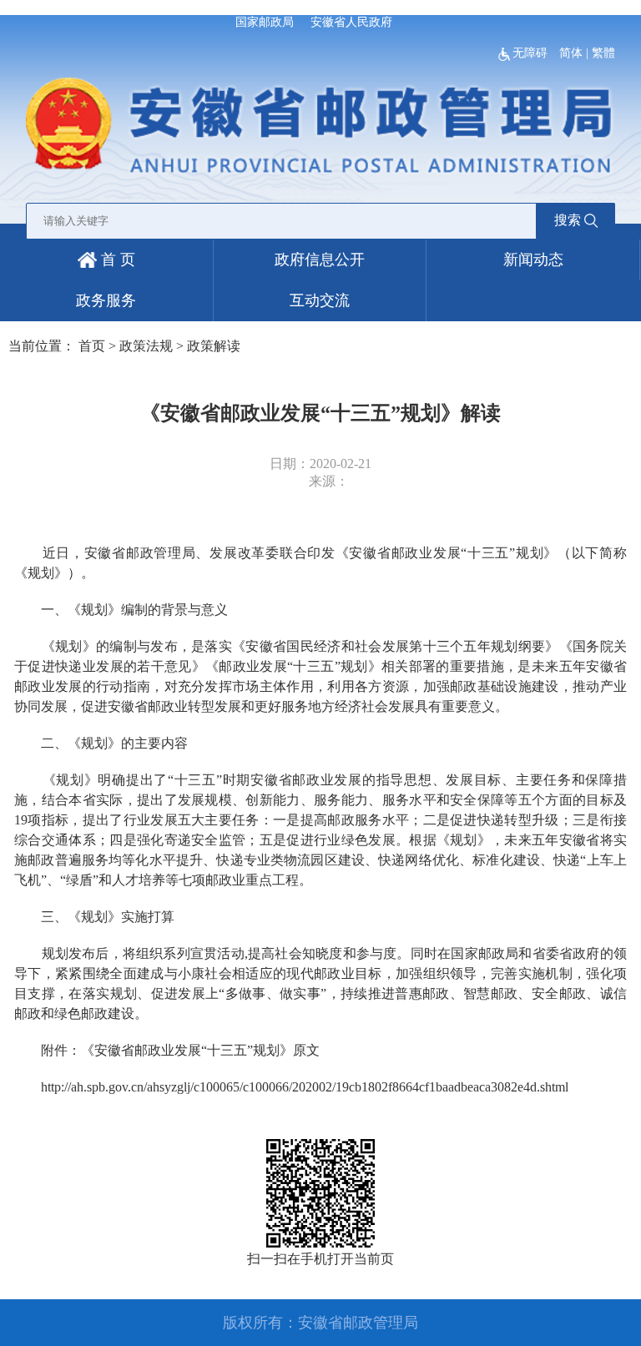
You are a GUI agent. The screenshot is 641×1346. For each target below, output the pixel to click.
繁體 (603, 53)
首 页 (116, 259)
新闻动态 (533, 259)
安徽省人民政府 (351, 22)
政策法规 (146, 346)
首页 (91, 346)
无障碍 (531, 53)
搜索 (567, 220)
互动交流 (320, 300)
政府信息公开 (320, 259)
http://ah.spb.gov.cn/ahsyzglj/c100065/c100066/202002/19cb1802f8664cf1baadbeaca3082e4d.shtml (304, 1087)
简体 (571, 53)
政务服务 (106, 300)
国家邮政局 (264, 22)
